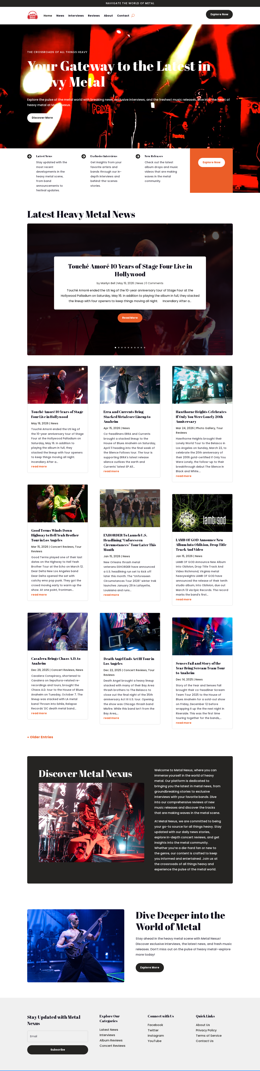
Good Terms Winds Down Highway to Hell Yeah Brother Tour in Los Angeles (55, 535)
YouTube (154, 1041)
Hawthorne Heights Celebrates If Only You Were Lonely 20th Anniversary (201, 416)
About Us (203, 1025)
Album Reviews (111, 1040)
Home (48, 16)
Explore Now (219, 14)
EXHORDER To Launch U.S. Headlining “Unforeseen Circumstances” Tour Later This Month (130, 542)
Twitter (153, 1030)
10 (144, 347)
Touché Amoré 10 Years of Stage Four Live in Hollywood (130, 270)
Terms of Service (209, 1035)
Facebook (155, 1025)
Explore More (149, 967)
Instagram (156, 1035)
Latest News (109, 1030)
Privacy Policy (206, 1030)
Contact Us (205, 1041)
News (60, 16)
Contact (123, 16)
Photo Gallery (205, 428)
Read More (130, 318)
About (108, 16)
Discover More (42, 118)
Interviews (76, 16)
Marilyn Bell (108, 283)
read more (39, 466)
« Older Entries (40, 737)
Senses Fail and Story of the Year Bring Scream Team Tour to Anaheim (200, 668)
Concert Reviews (62, 547)
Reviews (94, 16)
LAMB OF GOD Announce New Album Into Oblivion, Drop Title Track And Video (201, 545)
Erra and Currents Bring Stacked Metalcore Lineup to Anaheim (127, 416)
